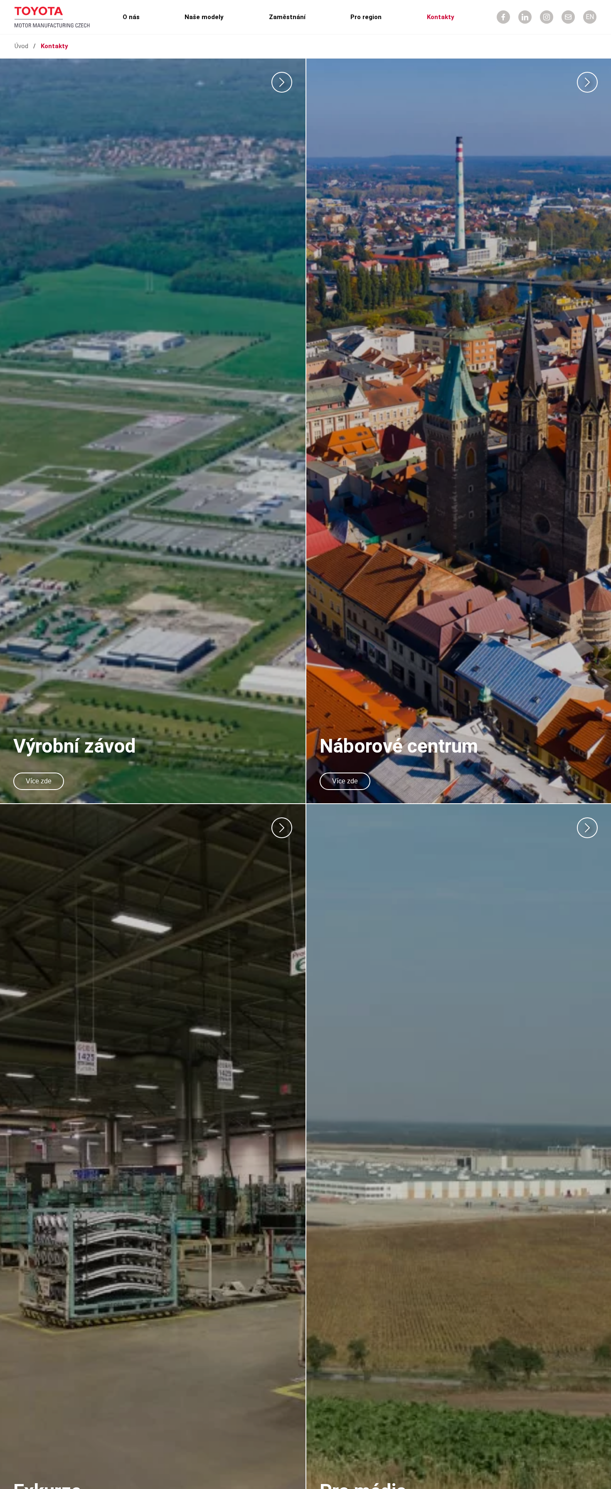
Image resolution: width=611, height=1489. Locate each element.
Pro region (366, 17)
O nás (131, 17)
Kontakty (440, 17)
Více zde (39, 781)
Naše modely (204, 17)
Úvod (21, 46)
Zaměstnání (287, 17)
